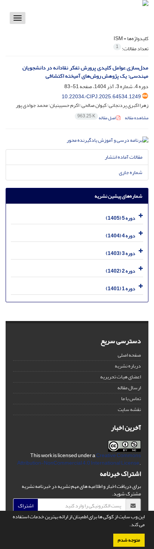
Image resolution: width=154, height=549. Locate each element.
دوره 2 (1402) (120, 271)
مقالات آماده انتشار (123, 157)
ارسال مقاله (129, 387)
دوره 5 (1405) (120, 218)
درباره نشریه (128, 366)
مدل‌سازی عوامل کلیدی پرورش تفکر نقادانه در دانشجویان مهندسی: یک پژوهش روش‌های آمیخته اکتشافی (85, 72)
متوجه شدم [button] (129, 540)
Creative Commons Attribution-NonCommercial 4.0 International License (79, 459)
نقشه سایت (129, 409)
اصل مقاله (97, 118)
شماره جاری (130, 172)
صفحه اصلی (129, 355)
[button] (127, 525)
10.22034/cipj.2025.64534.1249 (101, 97)
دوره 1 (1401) (120, 289)
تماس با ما (131, 398)
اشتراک (25, 506)
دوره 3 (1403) (120, 253)
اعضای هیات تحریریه (120, 377)
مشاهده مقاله (136, 118)
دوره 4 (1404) (120, 236)
